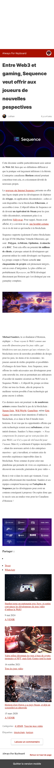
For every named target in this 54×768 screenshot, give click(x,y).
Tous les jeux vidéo (14, 668)
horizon (29, 732)
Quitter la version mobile (27, 763)
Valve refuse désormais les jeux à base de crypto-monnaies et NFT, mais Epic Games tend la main (28, 657)
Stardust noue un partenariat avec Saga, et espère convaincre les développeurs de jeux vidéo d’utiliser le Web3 (28, 606)
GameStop (33, 410)
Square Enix (8, 410)
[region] (27, 24)
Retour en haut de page (41, 755)
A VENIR (10, 619)
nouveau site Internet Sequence (20, 190)
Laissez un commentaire (27, 741)
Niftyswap (18, 219)
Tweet (7, 565)
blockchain (19, 732)
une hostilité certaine (39, 223)
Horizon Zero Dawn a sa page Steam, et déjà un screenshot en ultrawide (27, 706)
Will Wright (20, 410)
